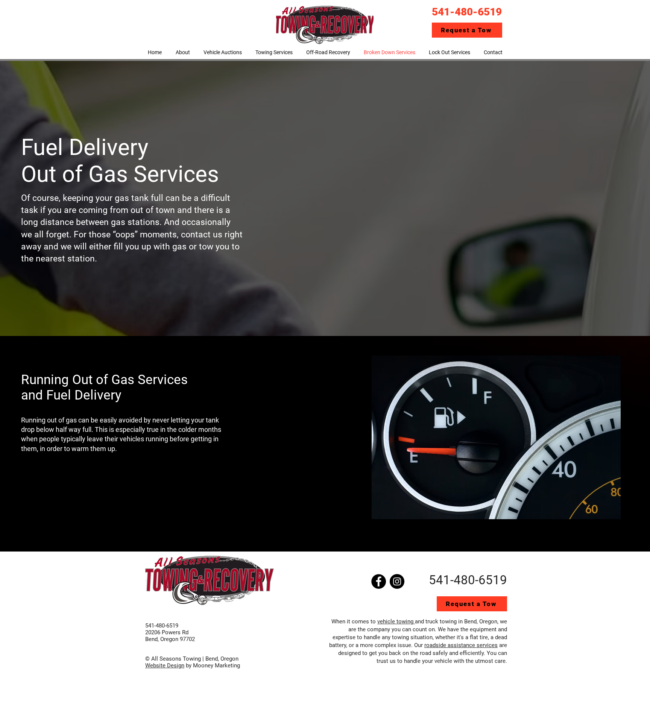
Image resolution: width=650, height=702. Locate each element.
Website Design (164, 665)
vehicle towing (396, 621)
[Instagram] (397, 581)
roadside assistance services (461, 645)
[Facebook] (378, 581)
